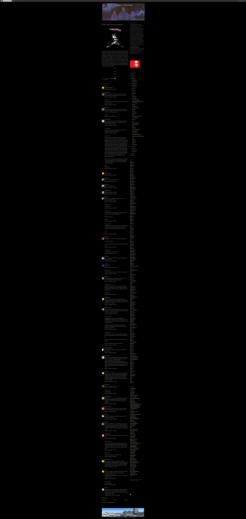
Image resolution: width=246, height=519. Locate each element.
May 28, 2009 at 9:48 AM (110, 368)
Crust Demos (132, 413)
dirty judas (106, 119)
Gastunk (131, 241)
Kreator (131, 279)
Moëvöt (131, 301)
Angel (133, 95)
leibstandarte (107, 190)
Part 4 (115, 76)
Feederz (131, 228)
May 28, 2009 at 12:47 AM (111, 313)
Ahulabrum (132, 165)
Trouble (131, 368)
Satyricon (131, 344)
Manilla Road (132, 289)
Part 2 (115, 71)
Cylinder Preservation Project (135, 414)
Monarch (133, 142)
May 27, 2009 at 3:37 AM (110, 281)
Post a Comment (104, 497)
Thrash (131, 366)
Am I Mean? (132, 394)
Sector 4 (131, 349)
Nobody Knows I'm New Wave (135, 443)
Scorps (131, 346)
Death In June (132, 206)
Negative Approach (133, 309)
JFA (130, 273)
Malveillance (132, 287)
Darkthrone (132, 201)
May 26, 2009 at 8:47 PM (110, 253)
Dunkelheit (132, 420)
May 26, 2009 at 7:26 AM (110, 133)
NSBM (131, 314)
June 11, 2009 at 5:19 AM (110, 466)
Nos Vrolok (132, 312)
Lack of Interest (132, 280)
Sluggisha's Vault (133, 459)
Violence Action (135, 132)
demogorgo (107, 433)
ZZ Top (131, 382)
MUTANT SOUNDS (133, 442)
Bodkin (133, 126)
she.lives (106, 384)
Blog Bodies (132, 399)
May (133, 91)
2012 (132, 73)
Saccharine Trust (133, 341)
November (134, 81)
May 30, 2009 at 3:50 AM (110, 419)
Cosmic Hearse (123, 5)
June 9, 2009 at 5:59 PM (110, 456)
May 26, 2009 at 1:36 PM (110, 208)
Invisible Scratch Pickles (134, 266)
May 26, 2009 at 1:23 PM (110, 194)
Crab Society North (135, 122)
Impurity (131, 264)
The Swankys (134, 98)
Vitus (133, 137)
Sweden (131, 362)
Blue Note (132, 181)
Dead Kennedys (132, 203)
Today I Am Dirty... (135, 117)
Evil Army (132, 223)
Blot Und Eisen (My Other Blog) (135, 404)
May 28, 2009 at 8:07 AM (110, 352)
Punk (106, 79)
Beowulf (133, 114)
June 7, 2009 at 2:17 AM (110, 438)
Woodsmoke (132, 375)
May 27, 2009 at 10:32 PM (111, 304)
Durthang (133, 109)
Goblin (131, 247)
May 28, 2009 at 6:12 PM (110, 393)
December (134, 80)
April (133, 146)
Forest (131, 234)
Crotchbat (132, 410)
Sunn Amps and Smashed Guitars (138, 136)
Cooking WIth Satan (133, 408)
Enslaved (131, 220)
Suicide (133, 111)
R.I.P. (131, 330)
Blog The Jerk (132, 401)
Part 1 (115, 68)
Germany (131, 244)
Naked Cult (132, 306)
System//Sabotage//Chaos (134, 462)
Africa (131, 164)
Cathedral (131, 193)
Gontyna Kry (132, 250)
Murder (131, 305)
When (131, 372)
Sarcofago (132, 343)
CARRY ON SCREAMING (134, 405)
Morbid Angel (132, 302)
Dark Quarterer (134, 112)
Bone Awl (131, 182)
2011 (132, 75)
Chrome (131, 194)
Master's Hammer (133, 292)
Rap (130, 331)
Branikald (132, 184)
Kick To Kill (132, 432)
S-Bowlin (106, 92)
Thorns (131, 365)
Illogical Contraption (133, 430)
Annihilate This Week (134, 395)
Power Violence (132, 327)
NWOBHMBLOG (133, 446)
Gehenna (131, 242)
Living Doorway (133, 434)
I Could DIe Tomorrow (134, 429)
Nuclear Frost (132, 315)
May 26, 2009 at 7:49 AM (110, 168)
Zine (131, 379)
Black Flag (132, 177)
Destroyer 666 (132, 209)
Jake (105, 85)
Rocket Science (132, 453)
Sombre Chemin (133, 353)
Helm (106, 276)
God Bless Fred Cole (135, 107)
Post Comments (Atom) (111, 502)
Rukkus (131, 339)
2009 (132, 78)
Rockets (131, 337)
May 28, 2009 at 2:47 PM (110, 387)
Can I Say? (134, 93)
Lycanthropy (132, 286)
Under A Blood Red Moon (136, 134)
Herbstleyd (134, 127)
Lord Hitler (134, 141)
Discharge (132, 212)
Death (131, 204)
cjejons (106, 264)
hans (105, 487)
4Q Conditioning (133, 388)
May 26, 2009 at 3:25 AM (110, 89)
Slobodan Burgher (108, 348)
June (133, 90)
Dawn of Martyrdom (135, 100)
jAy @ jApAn (107, 396)
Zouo (131, 381)
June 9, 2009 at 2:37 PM (110, 450)
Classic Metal (132, 197)
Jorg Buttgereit (132, 274)
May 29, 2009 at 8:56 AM (110, 411)
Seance (131, 347)
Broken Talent (132, 188)
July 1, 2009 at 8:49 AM (110, 484)
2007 (132, 155)
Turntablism (132, 371)
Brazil (131, 185)
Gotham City (132, 252)
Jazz (131, 271)
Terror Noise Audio (133, 465)
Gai (130, 239)
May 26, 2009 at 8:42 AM (110, 175)
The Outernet (132, 468)
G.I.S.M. (131, 238)
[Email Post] (115, 78)
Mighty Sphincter (133, 296)
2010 (132, 77)
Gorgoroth (132, 251)
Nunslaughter (132, 318)
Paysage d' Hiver (133, 324)
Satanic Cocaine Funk (136, 129)
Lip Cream (132, 282)
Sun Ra (131, 360)
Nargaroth (132, 308)
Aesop (106, 177)
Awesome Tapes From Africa (135, 398)
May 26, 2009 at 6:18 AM (110, 104)
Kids (131, 276)
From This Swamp (133, 421)
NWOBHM (132, 320)
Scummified (132, 456)
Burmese (131, 191)
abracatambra (132, 392)
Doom (131, 215)
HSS (131, 427)
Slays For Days (132, 458)
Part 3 (115, 74)
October (133, 83)
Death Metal (132, 207)
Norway (131, 311)
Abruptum (132, 162)
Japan (131, 269)
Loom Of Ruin (132, 437)
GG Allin (131, 245)
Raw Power (132, 333)
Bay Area (131, 171)
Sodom (131, 352)
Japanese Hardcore (133, 270)
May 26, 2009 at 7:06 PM (110, 247)
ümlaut (131, 475)
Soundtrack (132, 355)
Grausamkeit (132, 254)
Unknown (106, 297)
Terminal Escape (133, 464)
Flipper (131, 231)
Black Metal (132, 178)
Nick (105, 422)
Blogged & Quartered (133, 402)
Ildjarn (131, 261)
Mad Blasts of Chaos (133, 439)
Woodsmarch (132, 374)
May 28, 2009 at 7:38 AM (110, 345)
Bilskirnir (131, 175)
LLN (131, 283)
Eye (130, 225)
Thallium (131, 363)
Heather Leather (133, 258)
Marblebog (132, 290)
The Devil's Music (133, 467)
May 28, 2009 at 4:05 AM (110, 329)
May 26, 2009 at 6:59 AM (110, 125)
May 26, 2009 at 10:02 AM (111, 187)
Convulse (133, 119)
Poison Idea (132, 325)
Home (115, 499)
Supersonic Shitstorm (133, 461)
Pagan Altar (132, 322)
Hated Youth (132, 257)
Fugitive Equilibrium (133, 423)
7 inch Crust (132, 389)
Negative (133, 139)
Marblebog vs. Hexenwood (136, 116)
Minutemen (132, 298)
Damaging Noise (133, 415)
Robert (106, 107)
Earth (131, 217)
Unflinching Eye (133, 472)
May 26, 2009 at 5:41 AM (110, 97)
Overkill (131, 321)
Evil (131, 222)
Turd (131, 369)
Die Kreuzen (132, 210)
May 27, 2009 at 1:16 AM (110, 273)
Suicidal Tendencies (133, 359)
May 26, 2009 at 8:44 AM (110, 181)
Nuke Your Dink (135, 124)
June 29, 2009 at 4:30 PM (110, 478)
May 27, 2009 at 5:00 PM (110, 294)
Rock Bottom (132, 452)
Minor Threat (134, 106)
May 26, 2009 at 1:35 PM (110, 201)
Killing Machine (135, 131)
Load (131, 285)
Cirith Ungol (132, 196)
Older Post (126, 499)
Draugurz (131, 216)
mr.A (105, 414)
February (134, 150)
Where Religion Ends (133, 474)
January (133, 151)
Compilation (132, 199)
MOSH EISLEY (132, 440)
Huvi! (133, 121)
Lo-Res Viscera (132, 436)
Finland (131, 229)
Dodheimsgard (132, 213)
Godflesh (131, 248)
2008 (132, 153)
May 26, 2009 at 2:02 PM (110, 221)
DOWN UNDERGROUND (134, 418)
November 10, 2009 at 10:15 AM (112, 495)
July (133, 88)
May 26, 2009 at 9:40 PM (110, 261)
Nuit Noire (132, 317)
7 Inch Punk (132, 391)
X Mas (131, 376)
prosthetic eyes (107, 307)
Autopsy (131, 169)
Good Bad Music (133, 424)
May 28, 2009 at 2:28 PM (110, 381)
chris (105, 184)
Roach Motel (132, 336)
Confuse (131, 200)
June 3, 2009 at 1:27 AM (110, 430)
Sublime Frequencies (133, 358)
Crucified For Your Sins (134, 411)
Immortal (131, 263)
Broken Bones (132, 187)
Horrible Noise (132, 426)
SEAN (106, 256)
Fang (131, 226)
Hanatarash (132, 255)
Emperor (131, 219)
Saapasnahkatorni (133, 455)
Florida (131, 232)
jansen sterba (107, 406)
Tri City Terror (132, 469)
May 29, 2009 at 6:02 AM (110, 403)
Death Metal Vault (133, 417)
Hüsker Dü (132, 260)
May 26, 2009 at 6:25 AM (110, 116)
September (134, 85)
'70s (130, 161)
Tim (105, 371)
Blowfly (131, 180)
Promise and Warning (133, 449)
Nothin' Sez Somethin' (134, 445)
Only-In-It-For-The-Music (134, 448)
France (131, 235)
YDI (130, 378)
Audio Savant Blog (133, 396)
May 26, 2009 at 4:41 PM (110, 234)
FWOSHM (132, 236)
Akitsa (131, 166)
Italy (131, 267)
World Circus (134, 96)
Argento (131, 168)
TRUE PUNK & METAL (134, 471)
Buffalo (131, 190)
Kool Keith (132, 277)
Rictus (106, 237)
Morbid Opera (132, 304)
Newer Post (104, 499)
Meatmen (131, 295)
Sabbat (131, 340)
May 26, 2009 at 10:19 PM (111, 267)
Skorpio (131, 350)
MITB (131, 299)
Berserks (133, 104)
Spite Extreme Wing (133, 356)
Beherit (131, 172)
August (133, 86)
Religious (131, 334)
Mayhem (131, 293)
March (133, 148)
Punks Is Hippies (133, 450)
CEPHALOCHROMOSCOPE (135, 407)
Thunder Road (134, 144)
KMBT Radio (132, 433)
